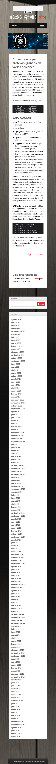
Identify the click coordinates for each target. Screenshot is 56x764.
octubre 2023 (16, 376)
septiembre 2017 (18, 537)
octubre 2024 (16, 358)
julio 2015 (15, 594)
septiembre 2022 (18, 409)
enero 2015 (15, 611)
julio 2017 (15, 543)
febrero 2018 (16, 531)
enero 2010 (15, 736)
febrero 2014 (16, 644)
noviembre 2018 (17, 513)
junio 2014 (15, 632)
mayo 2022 (15, 421)
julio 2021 (15, 445)
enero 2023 (15, 397)
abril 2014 (15, 638)
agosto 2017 (16, 540)
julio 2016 (15, 570)
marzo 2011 (16, 716)
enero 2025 (15, 349)
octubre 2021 (16, 439)
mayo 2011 (15, 710)
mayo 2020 (15, 480)
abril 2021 (15, 453)
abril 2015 (15, 602)
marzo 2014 (16, 641)
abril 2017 (15, 549)
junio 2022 (15, 418)
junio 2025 (15, 340)
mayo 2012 (15, 689)
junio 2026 (15, 325)
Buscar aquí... (28, 5)
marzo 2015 (16, 605)
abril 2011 (15, 713)
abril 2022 (15, 424)
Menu (14, 25)
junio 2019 (15, 498)
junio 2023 (15, 382)
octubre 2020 (16, 471)
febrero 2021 (16, 459)
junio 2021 (15, 448)
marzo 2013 (16, 665)
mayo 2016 (15, 573)
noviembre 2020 (17, 468)
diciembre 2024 (17, 352)
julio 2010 (15, 731)
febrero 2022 (16, 427)
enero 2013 (15, 671)
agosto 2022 (16, 412)
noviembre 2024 (17, 355)
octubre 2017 (16, 534)
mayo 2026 (15, 328)
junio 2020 (15, 477)
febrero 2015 (16, 608)
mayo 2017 (15, 546)
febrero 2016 (16, 582)
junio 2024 (15, 364)
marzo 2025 (16, 343)
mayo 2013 (15, 662)
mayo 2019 (15, 501)
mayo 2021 (15, 450)
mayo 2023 (15, 385)
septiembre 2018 (18, 516)
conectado (35, 279)
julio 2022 (15, 415)
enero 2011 (15, 719)
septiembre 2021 (18, 442)
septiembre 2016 (18, 564)
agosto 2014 (16, 626)
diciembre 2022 (17, 400)
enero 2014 (15, 647)
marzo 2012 (16, 695)
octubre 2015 (16, 588)
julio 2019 (15, 495)
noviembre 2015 (17, 585)
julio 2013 (15, 659)
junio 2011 (15, 707)
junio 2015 (15, 597)
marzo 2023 (16, 391)
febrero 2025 (16, 346)
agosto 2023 (16, 379)
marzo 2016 (16, 579)
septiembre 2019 (18, 489)
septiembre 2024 (18, 361)
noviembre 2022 (17, 403)
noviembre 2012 (17, 677)
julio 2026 (15, 322)
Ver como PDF (37, 255)
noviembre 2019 (17, 486)
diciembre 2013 (17, 650)
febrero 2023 (16, 394)
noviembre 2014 (17, 617)
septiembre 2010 (18, 725)
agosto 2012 (16, 680)
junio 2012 (15, 686)
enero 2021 (15, 462)
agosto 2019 (16, 492)
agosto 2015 (16, 591)
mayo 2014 (15, 635)
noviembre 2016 (17, 558)
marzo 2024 (16, 373)
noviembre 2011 (17, 701)
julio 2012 (15, 683)
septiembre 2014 (18, 623)
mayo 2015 (15, 599)
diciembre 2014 (17, 614)
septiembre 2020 (18, 474)
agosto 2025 (16, 334)
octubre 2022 (16, 406)
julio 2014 (15, 629)
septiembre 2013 (18, 656)
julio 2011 (15, 704)
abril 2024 (15, 370)
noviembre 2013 (17, 653)
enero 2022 (15, 430)
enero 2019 (15, 510)
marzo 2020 (16, 483)
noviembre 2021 (17, 436)
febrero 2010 (16, 733)
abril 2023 (15, 388)
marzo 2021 (16, 456)
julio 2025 (15, 337)
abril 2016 (15, 576)
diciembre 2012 (17, 674)
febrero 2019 (16, 507)
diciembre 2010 (17, 722)
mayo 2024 (15, 367)
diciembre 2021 (17, 433)
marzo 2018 (16, 528)
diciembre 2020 (17, 465)
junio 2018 (15, 522)
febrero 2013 (16, 668)
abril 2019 (15, 504)
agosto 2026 (16, 319)
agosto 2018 (16, 519)
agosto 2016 (16, 567)
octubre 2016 (16, 561)
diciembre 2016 (17, 555)
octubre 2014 (16, 620)
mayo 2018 (15, 525)
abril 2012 (15, 692)
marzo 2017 (16, 552)
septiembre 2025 (18, 331)
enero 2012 (15, 698)
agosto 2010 (16, 728)
